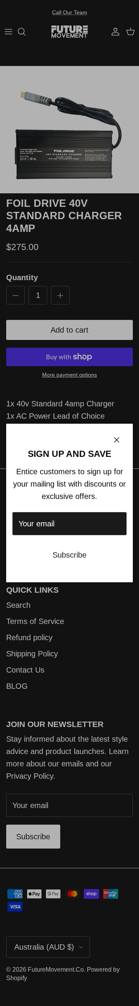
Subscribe (69, 555)
